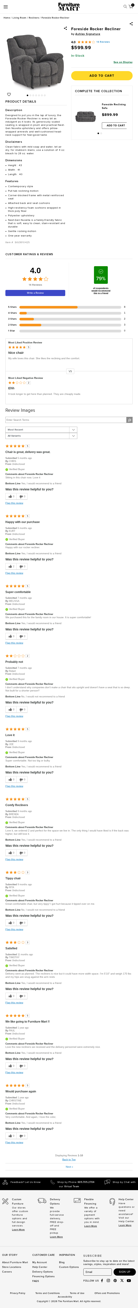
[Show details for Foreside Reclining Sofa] (85, 116)
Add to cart (101, 76)
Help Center (39, 1267)
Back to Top (69, 1159)
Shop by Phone (76, 1182)
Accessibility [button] (65, 1296)
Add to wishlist (9, 94)
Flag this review (14, 503)
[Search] (125, 6)
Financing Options (43, 1276)
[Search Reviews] (129, 420)
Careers (7, 1271)
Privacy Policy (17, 1293)
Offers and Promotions (107, 1293)
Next (69, 1166)
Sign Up (124, 1271)
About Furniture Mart (15, 1262)
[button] (131, 23)
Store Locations (11, 1267)
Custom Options (69, 1267)
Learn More (18, 1229)
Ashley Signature (87, 34)
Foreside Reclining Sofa (114, 106)
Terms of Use (77, 1293)
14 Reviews (103, 42)
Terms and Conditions (47, 1293)
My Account (39, 1262)
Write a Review (35, 292)
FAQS (35, 1281)
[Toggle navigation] (6, 6)
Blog (62, 1262)
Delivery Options (42, 1271)
